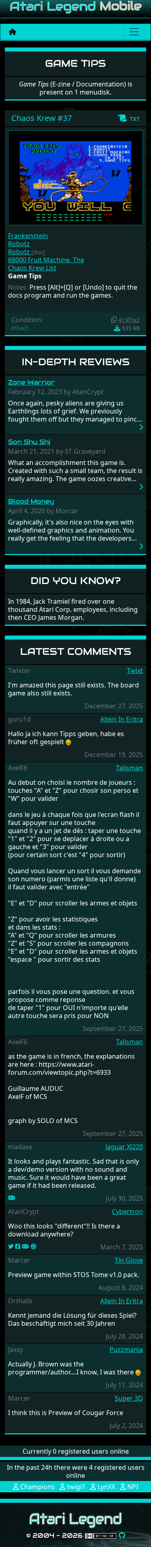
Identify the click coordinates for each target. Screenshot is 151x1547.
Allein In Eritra (121, 719)
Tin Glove (129, 1260)
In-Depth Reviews (76, 362)
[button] (129, 118)
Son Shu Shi (29, 442)
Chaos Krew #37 (41, 118)
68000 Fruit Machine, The (46, 259)
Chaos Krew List (32, 268)
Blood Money (31, 501)
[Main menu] (134, 32)
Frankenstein (28, 235)
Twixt (135, 670)
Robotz (19, 243)
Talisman (129, 767)
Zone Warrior (31, 382)
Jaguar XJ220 (124, 1146)
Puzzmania (126, 1349)
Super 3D (129, 1398)
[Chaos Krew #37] (75, 177)
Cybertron (127, 1211)
